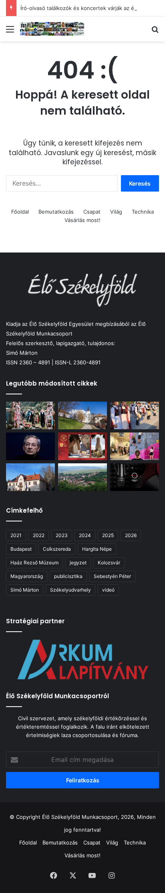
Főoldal (20, 211)
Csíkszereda (57, 549)
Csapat (92, 211)
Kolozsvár (109, 563)
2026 (131, 535)
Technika (143, 211)
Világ (116, 211)
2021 (16, 535)
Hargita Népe (97, 549)
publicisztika (68, 576)
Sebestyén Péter (112, 576)
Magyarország (26, 576)
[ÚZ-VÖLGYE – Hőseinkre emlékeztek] (30, 415)
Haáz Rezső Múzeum (34, 563)
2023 (62, 535)
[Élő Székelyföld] (52, 29)
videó (108, 590)
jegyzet (78, 563)
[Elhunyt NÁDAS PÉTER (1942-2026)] (30, 446)
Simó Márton (24, 590)
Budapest (21, 549)
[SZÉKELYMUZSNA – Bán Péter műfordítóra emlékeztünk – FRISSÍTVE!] (82, 477)
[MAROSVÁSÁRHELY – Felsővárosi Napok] (30, 477)
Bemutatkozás (56, 211)
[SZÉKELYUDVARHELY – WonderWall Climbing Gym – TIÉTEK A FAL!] (134, 446)
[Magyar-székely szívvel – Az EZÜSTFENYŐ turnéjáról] (134, 415)
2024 (85, 535)
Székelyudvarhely (70, 590)
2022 (38, 535)
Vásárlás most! (82, 220)
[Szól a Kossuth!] (134, 477)
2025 (108, 535)
